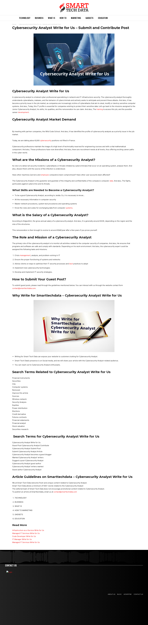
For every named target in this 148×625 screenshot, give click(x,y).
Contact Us (138, 594)
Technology (24, 17)
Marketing (76, 17)
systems (69, 208)
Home (14, 24)
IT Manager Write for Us (22, 539)
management (25, 255)
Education (103, 17)
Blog (119, 594)
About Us (111, 594)
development (23, 112)
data (111, 181)
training (100, 109)
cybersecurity (45, 140)
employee (45, 175)
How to (63, 17)
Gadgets (89, 17)
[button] (113, 18)
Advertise (128, 594)
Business (39, 17)
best (71, 264)
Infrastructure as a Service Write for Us (28, 530)
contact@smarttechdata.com (24, 288)
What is (51, 17)
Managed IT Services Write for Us (26, 533)
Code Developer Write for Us (24, 536)
